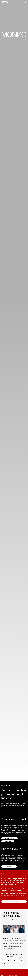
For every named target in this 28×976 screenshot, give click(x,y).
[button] (25, 2)
